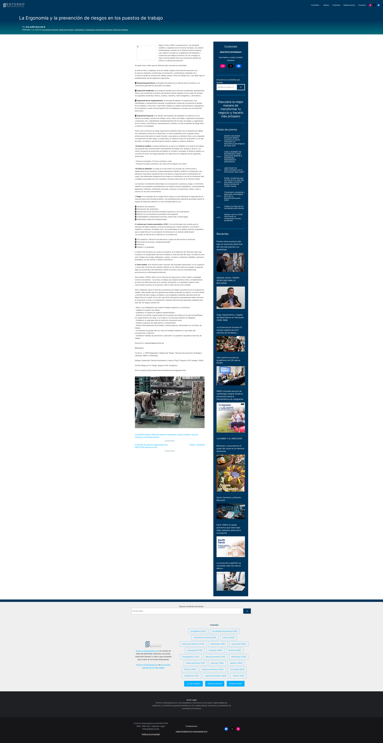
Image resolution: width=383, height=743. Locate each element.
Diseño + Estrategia (197, 445)
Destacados (218, 644)
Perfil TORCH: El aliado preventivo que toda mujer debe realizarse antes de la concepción (229, 529)
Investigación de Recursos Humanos (99, 30)
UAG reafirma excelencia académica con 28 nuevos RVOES (228, 360)
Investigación (79, 30)
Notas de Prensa (195, 663)
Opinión (236, 663)
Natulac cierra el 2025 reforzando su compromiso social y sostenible (233, 217)
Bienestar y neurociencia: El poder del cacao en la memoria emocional (230, 448)
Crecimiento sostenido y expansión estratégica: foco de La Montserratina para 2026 (234, 196)
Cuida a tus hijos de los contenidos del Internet (234, 207)
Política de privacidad (151, 734)
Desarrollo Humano (66, 30)
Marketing (238, 657)
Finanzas (215, 650)
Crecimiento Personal (50, 30)
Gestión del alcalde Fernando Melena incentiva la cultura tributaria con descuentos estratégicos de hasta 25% (234, 141)
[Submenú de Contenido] (319, 5)
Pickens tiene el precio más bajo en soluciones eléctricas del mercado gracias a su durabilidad (230, 245)
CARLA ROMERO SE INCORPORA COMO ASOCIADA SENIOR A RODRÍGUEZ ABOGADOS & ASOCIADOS (233, 157)
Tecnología (237, 669)
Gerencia (235, 650)
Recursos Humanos (121, 30)
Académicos (198, 631)
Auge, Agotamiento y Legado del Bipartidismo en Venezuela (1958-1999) (230, 317)
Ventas (238, 676)
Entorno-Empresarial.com (147, 651)
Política (190, 669)
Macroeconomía (215, 657)
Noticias (217, 663)
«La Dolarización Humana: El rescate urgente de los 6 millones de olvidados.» (229, 330)
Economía (239, 644)
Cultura (229, 637)
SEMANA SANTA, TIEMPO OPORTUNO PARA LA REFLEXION (228, 280)
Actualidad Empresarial (224, 631)
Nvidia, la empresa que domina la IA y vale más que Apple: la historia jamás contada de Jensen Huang (234, 182)
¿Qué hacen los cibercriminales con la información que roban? (234, 170)
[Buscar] (240, 87)
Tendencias (191, 676)
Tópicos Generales (216, 676)
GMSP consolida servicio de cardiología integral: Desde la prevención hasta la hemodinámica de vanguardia (230, 395)
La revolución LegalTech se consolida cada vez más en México (229, 566)
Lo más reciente (193, 684)
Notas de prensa (215, 684)
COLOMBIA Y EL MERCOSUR (229, 438)
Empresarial (195, 650)
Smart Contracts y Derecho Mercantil (229, 498)
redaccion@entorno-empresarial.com (191, 731)
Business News (235, 684)
